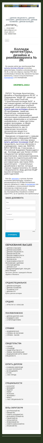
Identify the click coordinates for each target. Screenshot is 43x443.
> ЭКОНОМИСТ (10, 396)
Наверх (38, 439)
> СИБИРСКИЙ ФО (11, 418)
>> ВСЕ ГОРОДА (10, 375)
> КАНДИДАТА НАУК (12, 318)
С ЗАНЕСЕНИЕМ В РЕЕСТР (14, 261)
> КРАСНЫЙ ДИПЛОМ (12, 265)
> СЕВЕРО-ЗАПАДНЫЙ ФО (14, 414)
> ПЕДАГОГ (9, 390)
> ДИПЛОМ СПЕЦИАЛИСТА (14, 252)
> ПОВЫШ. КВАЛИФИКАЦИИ (14, 352)
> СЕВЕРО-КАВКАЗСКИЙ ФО (14, 424)
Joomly (33, 231)
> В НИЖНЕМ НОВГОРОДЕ (14, 367)
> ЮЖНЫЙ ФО (10, 413)
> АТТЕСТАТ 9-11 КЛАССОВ (14, 305)
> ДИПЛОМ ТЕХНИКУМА (13, 288)
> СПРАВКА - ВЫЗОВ (12, 335)
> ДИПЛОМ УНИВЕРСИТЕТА (14, 255)
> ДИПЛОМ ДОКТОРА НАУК (14, 316)
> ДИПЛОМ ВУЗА (11, 259)
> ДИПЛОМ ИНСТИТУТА (13, 257)
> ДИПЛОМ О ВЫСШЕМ (13, 248)
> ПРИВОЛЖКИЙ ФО (12, 422)
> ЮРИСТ (8, 397)
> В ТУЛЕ (8, 373)
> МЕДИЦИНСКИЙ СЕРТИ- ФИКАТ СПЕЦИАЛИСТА (16, 355)
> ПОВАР (8, 392)
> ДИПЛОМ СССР (11, 267)
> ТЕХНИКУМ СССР (11, 289)
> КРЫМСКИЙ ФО (11, 426)
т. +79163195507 (9, 28)
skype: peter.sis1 (9, 32)
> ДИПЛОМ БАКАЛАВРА (13, 250)
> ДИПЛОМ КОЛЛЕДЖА (13, 286)
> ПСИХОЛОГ (9, 394)
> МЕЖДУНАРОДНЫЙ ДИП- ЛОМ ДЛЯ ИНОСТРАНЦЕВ (17, 270)
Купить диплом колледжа (13, 293)
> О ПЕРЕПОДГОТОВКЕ (13, 320)
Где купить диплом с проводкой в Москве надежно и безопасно (18, 273)
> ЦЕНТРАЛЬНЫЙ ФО (12, 411)
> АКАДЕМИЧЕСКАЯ (12, 331)
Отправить (12, 235)
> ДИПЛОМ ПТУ (10, 291)
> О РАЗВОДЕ (10, 348)
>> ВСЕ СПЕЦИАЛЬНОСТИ (14, 399)
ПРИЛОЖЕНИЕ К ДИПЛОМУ (14, 263)
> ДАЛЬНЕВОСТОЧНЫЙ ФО (14, 416)
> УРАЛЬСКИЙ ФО (11, 420)
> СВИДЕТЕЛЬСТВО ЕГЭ (13, 350)
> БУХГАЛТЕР (10, 386)
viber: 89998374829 (10, 34)
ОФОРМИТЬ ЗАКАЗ (21, 85)
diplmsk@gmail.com (10, 30)
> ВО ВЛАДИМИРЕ (11, 371)
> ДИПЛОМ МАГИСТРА (12, 254)
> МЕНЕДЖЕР (10, 388)
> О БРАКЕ (9, 346)
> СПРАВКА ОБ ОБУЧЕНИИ (14, 333)
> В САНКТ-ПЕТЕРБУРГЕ (13, 369)
